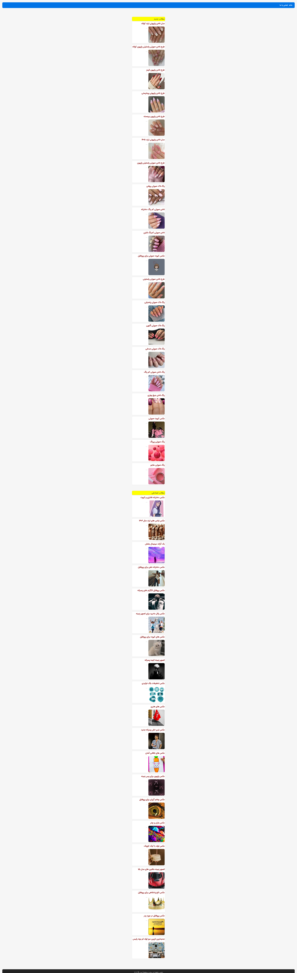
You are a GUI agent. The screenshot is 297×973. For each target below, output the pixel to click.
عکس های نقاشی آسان (155, 753)
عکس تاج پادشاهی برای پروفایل (151, 892)
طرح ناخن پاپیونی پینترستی (153, 93)
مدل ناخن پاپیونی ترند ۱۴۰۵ (153, 139)
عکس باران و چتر (157, 822)
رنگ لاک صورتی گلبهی (155, 325)
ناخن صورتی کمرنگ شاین (154, 232)
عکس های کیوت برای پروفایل (152, 636)
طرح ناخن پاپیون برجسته (154, 116)
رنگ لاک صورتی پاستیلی (154, 302)
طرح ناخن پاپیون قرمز (155, 70)
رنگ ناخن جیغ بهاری (156, 395)
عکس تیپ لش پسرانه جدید (153, 729)
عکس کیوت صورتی (156, 418)
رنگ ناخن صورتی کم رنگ (154, 372)
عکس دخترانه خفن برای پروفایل (151, 567)
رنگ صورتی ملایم (157, 465)
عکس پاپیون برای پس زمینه (153, 776)
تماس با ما (284, 5)
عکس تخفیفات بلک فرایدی (153, 683)
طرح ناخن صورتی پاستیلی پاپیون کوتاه (148, 46)
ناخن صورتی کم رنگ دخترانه (153, 209)
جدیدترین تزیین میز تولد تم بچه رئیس (149, 939)
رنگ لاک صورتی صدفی (155, 348)
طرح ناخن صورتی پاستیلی (154, 279)
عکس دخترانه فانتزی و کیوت (152, 497)
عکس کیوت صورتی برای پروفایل (151, 255)
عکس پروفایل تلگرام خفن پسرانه (151, 590)
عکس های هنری (158, 706)
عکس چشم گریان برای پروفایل (152, 799)
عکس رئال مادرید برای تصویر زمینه (150, 613)
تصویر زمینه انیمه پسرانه (155, 660)
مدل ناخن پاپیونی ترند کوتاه (153, 23)
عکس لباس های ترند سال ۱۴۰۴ (152, 520)
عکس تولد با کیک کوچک (154, 846)
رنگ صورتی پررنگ (157, 441)
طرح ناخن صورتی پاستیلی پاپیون (151, 163)
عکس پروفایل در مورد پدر (154, 915)
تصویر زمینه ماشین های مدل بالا (151, 869)
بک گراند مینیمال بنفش (155, 544)
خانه (290, 5)
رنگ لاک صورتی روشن (155, 186)
